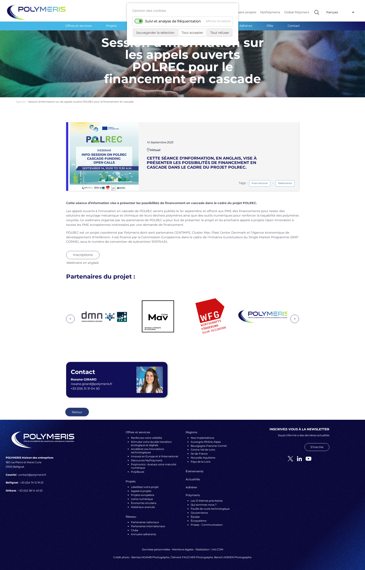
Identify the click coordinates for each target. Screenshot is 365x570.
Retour (77, 412)
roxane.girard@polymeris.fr (91, 384)
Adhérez (245, 26)
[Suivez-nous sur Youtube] (306, 458)
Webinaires (285, 183)
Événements (194, 471)
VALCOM (217, 549)
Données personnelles (156, 549)
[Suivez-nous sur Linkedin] (298, 458)
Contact (294, 26)
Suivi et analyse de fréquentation (173, 21)
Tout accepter (192, 33)
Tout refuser (219, 33)
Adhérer (191, 487)
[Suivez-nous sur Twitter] (289, 458)
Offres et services (78, 26)
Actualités (193, 479)
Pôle (270, 26)
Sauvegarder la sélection (155, 33)
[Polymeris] (36, 12)
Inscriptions (83, 255)
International (260, 183)
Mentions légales (182, 549)
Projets (111, 26)
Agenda (21, 101)
